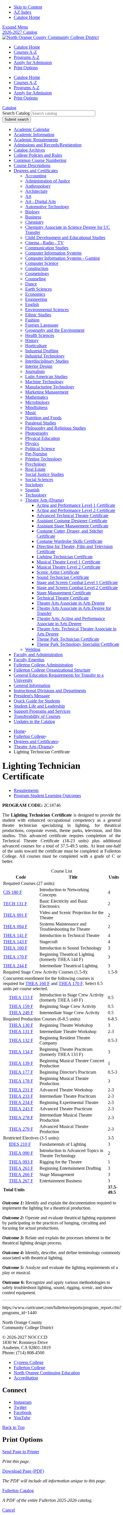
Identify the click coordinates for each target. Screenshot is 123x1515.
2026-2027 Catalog (19, 32)
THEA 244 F (15, 965)
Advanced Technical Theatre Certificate (72, 515)
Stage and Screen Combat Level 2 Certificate (77, 587)
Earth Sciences (38, 289)
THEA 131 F (21, 1031)
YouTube (22, 1417)
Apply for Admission (33, 62)
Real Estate (35, 469)
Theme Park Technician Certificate (68, 639)
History (32, 340)
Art (28, 196)
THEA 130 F (21, 1025)
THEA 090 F (21, 1153)
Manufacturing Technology (49, 386)
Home (19, 731)
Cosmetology (37, 273)
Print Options (26, 67)
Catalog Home (27, 17)
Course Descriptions (32, 165)
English (32, 304)
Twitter (20, 1407)
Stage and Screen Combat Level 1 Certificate (77, 582)
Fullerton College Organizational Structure (52, 670)
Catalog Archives (29, 150)
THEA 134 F (21, 1051)
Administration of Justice (47, 180)
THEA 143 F (15, 941)
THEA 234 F (21, 1102)
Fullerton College (29, 736)
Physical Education (42, 438)
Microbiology (37, 402)
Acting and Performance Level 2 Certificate (76, 510)
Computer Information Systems (53, 253)
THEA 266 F (21, 1174)
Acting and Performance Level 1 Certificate (76, 505)
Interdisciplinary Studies (47, 361)
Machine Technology (44, 381)
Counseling (35, 278)
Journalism (35, 371)
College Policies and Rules (38, 155)
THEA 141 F (15, 935)
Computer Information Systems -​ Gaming (62, 258)
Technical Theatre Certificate (63, 597)
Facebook (22, 1412)
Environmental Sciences (47, 309)
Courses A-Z (25, 52)
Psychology (35, 464)
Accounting (35, 175)
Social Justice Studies (44, 474)
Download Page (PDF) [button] (23, 1471)
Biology (32, 211)
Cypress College (28, 1362)
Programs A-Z (26, 57)
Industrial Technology (45, 356)
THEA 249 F (21, 1012)
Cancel (8, 1510)
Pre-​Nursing (36, 453)
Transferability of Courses (37, 716)
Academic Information (34, 134)
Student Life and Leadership (39, 706)
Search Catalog (16, 113)
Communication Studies (46, 247)
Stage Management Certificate (64, 592)
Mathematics (36, 397)
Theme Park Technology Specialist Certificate (78, 644)
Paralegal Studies (40, 422)
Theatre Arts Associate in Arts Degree (71, 603)
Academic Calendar (31, 129)
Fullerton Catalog (18, 1490)
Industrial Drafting (41, 350)
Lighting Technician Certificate (65, 556)
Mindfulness (36, 407)
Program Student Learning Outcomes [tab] (47, 795)
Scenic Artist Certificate (58, 572)
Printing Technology (43, 458)
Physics (32, 443)
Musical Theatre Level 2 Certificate (68, 567)
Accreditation (26, 1377)
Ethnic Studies (38, 314)
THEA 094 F (15, 926)
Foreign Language (41, 325)
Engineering (36, 299)
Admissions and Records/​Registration (48, 144)
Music (30, 412)
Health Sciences (39, 335)
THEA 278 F (21, 1117)
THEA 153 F (21, 997)
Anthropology (38, 186)
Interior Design (38, 366)
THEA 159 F (21, 1006)
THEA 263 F (21, 1168)
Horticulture (36, 345)
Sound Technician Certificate (63, 577)
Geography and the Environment (54, 330)
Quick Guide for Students (37, 700)
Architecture (36, 191)
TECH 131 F (15, 903)
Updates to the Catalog (34, 721)
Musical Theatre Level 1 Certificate (68, 561)
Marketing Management (46, 392)
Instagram (22, 1402)
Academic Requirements (36, 139)
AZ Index (22, 12)
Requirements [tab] (26, 790)
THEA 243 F (21, 1108)
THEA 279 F (21, 1129)
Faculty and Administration (38, 654)
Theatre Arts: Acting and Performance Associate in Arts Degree (71, 621)
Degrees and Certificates (36, 170)
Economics (35, 294)
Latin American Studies (46, 376)
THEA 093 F (21, 1161)
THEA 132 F (21, 1040)
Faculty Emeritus (29, 659)
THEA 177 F (21, 1072)
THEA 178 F (21, 1081)
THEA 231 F (21, 1089)
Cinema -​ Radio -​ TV (44, 242)
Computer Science (41, 263)
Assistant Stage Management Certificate (72, 525)
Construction (36, 268)
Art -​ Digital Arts (40, 201)
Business (33, 217)
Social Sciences (39, 479)
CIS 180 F (12, 892)
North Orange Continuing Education (47, 1372)
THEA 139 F (21, 1063)
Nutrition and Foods (43, 417)
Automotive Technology (47, 206)
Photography (36, 433)
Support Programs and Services (42, 711)
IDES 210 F (20, 1144)
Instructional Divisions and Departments (50, 690)
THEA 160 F (15, 948)
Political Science (40, 448)
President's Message (32, 695)
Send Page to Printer (20, 1451)
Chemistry (34, 222)
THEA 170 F (15, 956)
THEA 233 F (21, 1096)
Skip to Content (28, 7)
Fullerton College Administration (43, 664)
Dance (31, 283)
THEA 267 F (21, 1180)
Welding (32, 649)
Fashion (32, 319)
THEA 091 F (15, 915)
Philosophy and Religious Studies (55, 428)
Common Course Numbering (40, 160)
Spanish (32, 489)
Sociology (34, 484)
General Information (32, 685)
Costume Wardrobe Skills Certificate (69, 541)
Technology (36, 495)
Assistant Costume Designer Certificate (72, 520)
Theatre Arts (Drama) (44, 500)
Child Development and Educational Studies (65, 237)
